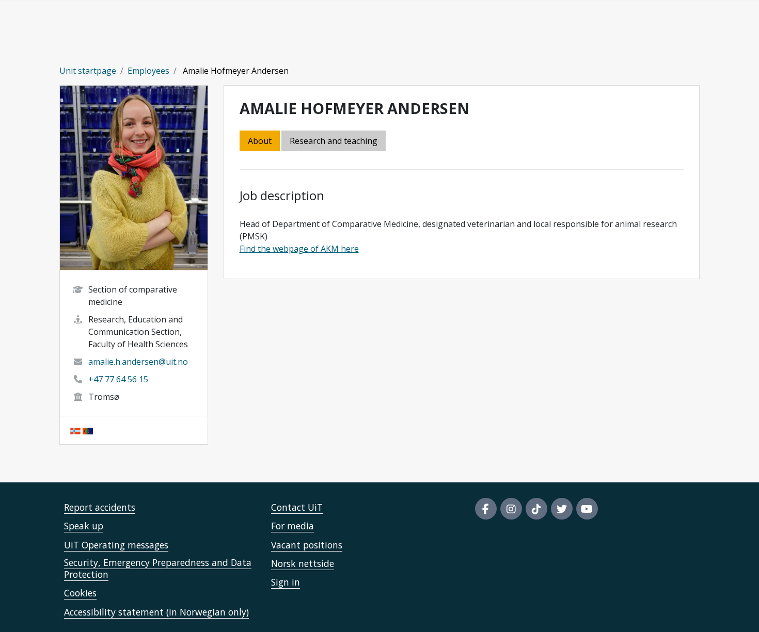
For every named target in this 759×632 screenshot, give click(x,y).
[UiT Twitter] (562, 509)
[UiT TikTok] (536, 509)
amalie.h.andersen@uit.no (138, 361)
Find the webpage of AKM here (299, 248)
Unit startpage (87, 70)
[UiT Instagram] (511, 509)
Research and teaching (333, 141)
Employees (148, 70)
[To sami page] (88, 430)
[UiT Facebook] (486, 509)
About (260, 141)
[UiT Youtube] (587, 509)
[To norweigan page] (75, 430)
